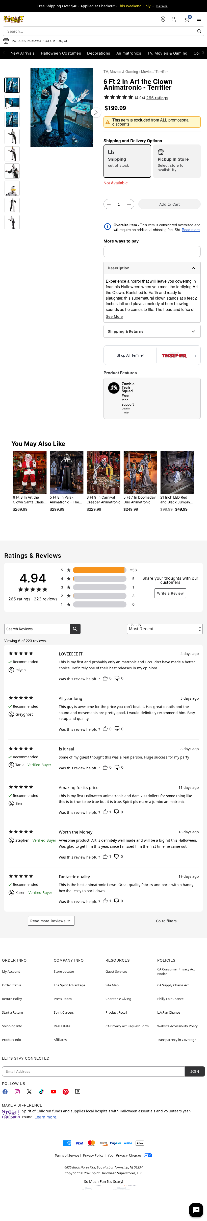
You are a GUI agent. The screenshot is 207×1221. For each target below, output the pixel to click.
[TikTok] (41, 1092)
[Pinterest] (66, 1092)
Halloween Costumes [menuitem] (61, 53)
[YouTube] (53, 1092)
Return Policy (12, 998)
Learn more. (46, 1116)
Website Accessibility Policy (177, 1026)
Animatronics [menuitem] (128, 53)
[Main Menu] (199, 19)
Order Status (11, 985)
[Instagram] (17, 1092)
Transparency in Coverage (176, 1039)
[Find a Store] (163, 19)
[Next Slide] (96, 112)
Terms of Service (67, 1155)
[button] (61, 107)
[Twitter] (29, 1092)
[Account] (174, 19)
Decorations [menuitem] (98, 53)
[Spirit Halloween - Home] (14, 19)
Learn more (126, 410)
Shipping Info (12, 1026)
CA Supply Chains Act (173, 985)
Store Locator (64, 971)
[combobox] (103, 31)
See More (114, 316)
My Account (11, 971)
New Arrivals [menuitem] (23, 53)
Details (161, 6)
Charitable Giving (118, 998)
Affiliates (60, 1039)
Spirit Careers (64, 1012)
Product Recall (116, 1012)
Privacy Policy (93, 1155)
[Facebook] (5, 1092)
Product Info (11, 1039)
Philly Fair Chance (170, 998)
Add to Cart (169, 204)
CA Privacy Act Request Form (127, 1026)
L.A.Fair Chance (168, 1012)
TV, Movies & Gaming (121, 71)
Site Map (112, 985)
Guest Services (116, 971)
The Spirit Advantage (69, 985)
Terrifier (162, 71)
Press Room (63, 998)
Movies (146, 71)
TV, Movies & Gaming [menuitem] (167, 53)
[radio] (127, 161)
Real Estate (62, 1026)
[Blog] (78, 1092)
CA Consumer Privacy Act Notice (176, 971)
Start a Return (12, 1012)
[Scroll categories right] (203, 52)
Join (194, 1071)
